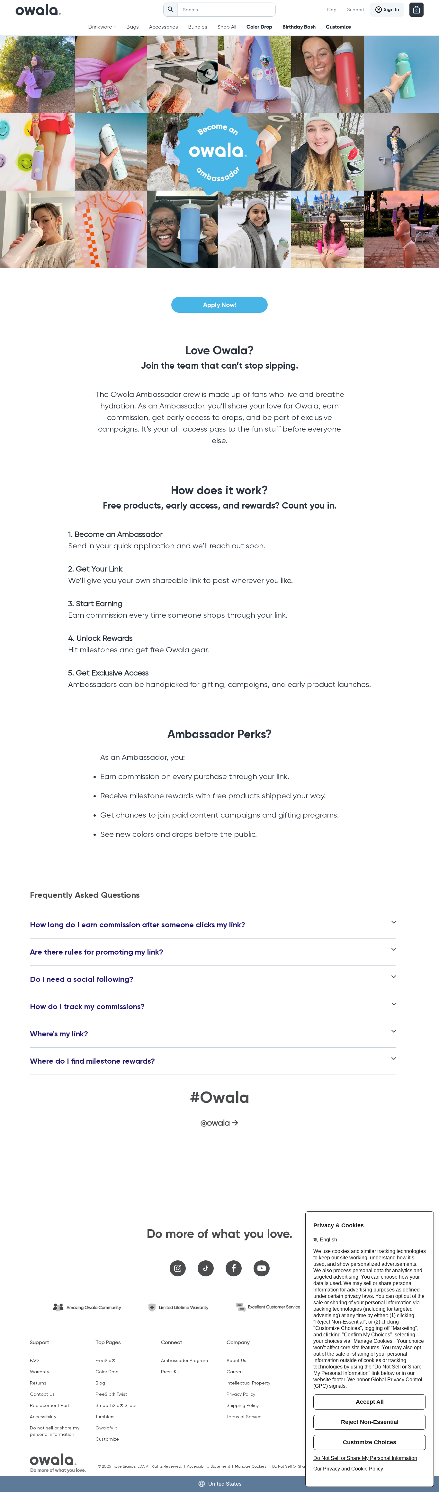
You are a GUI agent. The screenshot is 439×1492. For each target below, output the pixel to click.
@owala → (219, 1123)
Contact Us (42, 1394)
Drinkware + (102, 27)
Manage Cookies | (253, 1466)
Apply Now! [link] (219, 305)
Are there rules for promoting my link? (96, 952)
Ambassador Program (184, 1360)
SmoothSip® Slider (116, 1405)
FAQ (34, 1360)
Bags (133, 27)
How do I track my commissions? (87, 1006)
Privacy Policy (241, 1394)
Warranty (39, 1371)
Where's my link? (59, 1034)
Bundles (197, 27)
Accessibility (43, 1416)
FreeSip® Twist (111, 1394)
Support (355, 9)
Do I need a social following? (81, 979)
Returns (38, 1382)
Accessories (163, 27)
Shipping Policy (243, 1405)
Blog (331, 9)
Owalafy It (106, 1427)
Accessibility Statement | (211, 1466)
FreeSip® (105, 1360)
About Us (236, 1360)
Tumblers (104, 1416)
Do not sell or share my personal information (54, 1431)
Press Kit (170, 1371)
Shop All (227, 27)
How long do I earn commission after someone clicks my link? (137, 925)
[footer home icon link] (58, 1463)
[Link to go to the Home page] (38, 9)
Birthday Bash (299, 27)
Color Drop (259, 27)
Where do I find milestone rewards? (92, 1061)
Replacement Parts (51, 1405)
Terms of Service (244, 1416)
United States (225, 1483)
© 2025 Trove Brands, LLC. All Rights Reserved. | (142, 1466)
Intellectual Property (248, 1382)
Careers (235, 1371)
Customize (338, 27)
